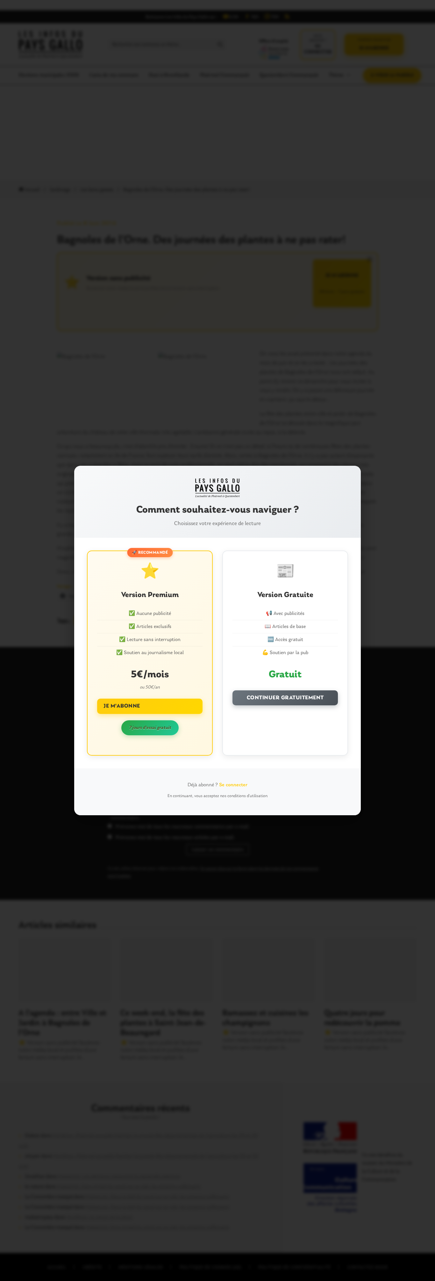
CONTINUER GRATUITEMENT (285, 698)
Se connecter (233, 785)
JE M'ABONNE (121, 706)
